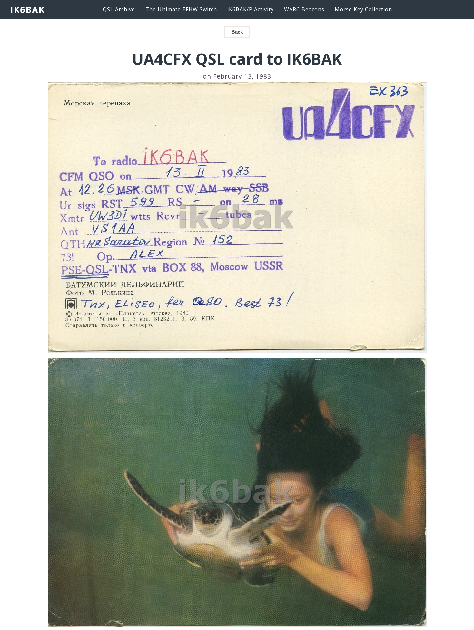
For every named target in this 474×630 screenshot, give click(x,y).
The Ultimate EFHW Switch (181, 9)
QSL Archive (119, 9)
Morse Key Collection (363, 9)
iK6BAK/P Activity (250, 9)
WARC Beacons (304, 9)
